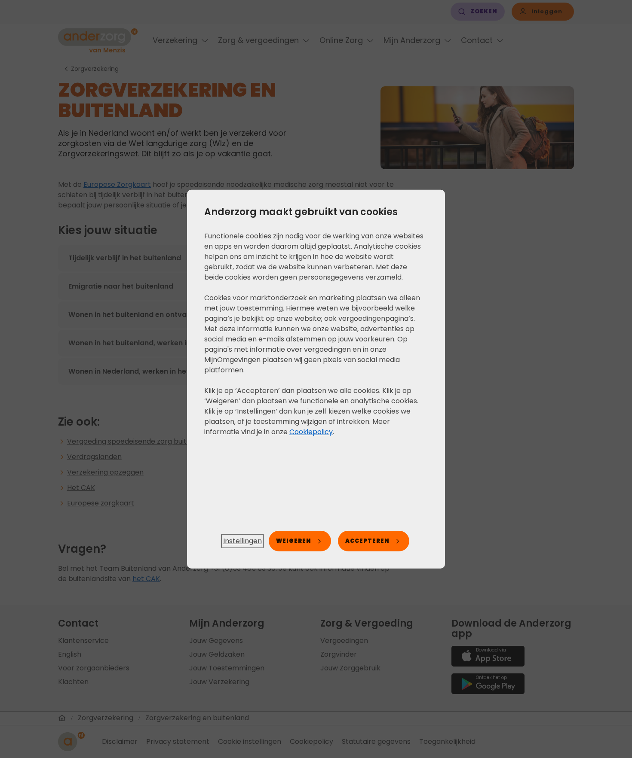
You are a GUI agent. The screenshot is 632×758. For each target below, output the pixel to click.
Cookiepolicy (311, 431)
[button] (242, 541)
